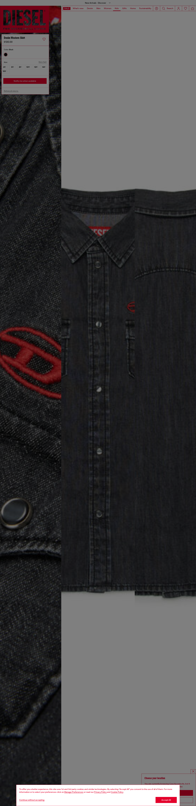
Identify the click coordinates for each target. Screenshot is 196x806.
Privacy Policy (100, 792)
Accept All (166, 800)
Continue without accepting (31, 800)
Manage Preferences (73, 792)
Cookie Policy (117, 792)
